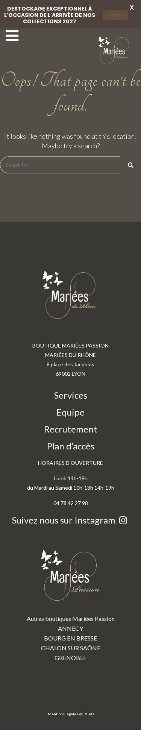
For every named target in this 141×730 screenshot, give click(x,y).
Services (70, 395)
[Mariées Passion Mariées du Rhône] (114, 50)
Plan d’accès (70, 445)
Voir (115, 15)
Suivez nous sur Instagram (64, 519)
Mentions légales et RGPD (71, 714)
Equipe (70, 412)
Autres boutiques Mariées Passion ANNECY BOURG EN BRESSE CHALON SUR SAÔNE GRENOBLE (71, 638)
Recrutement (70, 428)
